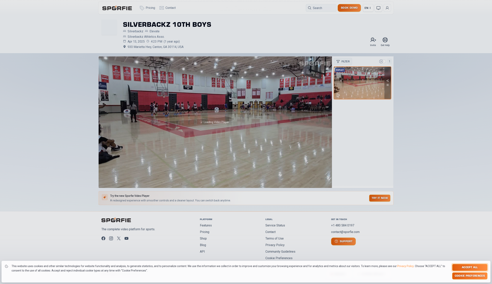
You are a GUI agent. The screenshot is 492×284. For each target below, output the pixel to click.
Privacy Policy (405, 266)
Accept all (470, 267)
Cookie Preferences (470, 275)
